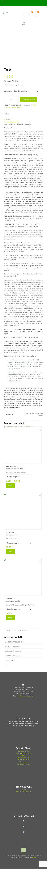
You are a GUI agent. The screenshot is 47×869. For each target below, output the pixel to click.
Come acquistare (23, 751)
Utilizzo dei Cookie (23, 760)
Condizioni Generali (23, 764)
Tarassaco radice (12, 466)
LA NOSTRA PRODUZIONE (13, 642)
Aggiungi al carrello (28, 99)
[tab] (23, 120)
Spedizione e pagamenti (23, 753)
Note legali (23, 755)
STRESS (19, 107)
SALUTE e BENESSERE (12, 646)
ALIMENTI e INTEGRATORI (13, 656)
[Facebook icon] (22, 861)
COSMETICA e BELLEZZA (13, 651)
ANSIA (14, 107)
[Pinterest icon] (25, 861)
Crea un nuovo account (23, 791)
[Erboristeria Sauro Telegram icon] (28, 861)
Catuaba (9, 598)
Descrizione (7, 120)
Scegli (10, 485)
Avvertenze (23, 762)
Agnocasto (10, 532)
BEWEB (34, 857)
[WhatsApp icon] (19, 861)
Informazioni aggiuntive (11, 122)
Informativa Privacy (23, 757)
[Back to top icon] (23, 850)
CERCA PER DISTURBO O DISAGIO (16, 630)
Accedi (23, 789)
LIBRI (6, 665)
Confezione (8, 91)
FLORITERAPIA (9, 660)
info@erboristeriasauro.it (26, 696)
